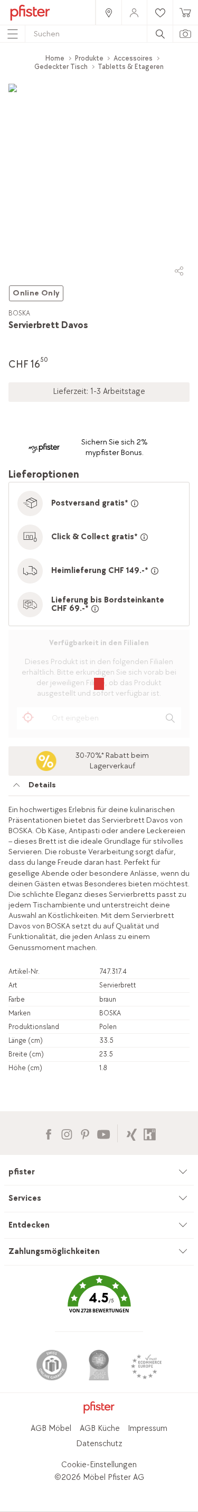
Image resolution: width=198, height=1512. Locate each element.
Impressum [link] (147, 1429)
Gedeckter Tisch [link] (61, 66)
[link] (108, 12)
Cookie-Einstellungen (99, 1465)
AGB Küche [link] (100, 1429)
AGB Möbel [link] (51, 1429)
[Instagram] (67, 1133)
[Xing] (131, 1133)
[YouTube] (103, 1133)
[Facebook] (48, 1133)
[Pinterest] (85, 1133)
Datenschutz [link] (99, 1444)
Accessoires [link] (133, 58)
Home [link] (54, 58)
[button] (99, 1301)
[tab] (99, 787)
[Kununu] (149, 1133)
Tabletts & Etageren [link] (131, 66)
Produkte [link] (89, 58)
